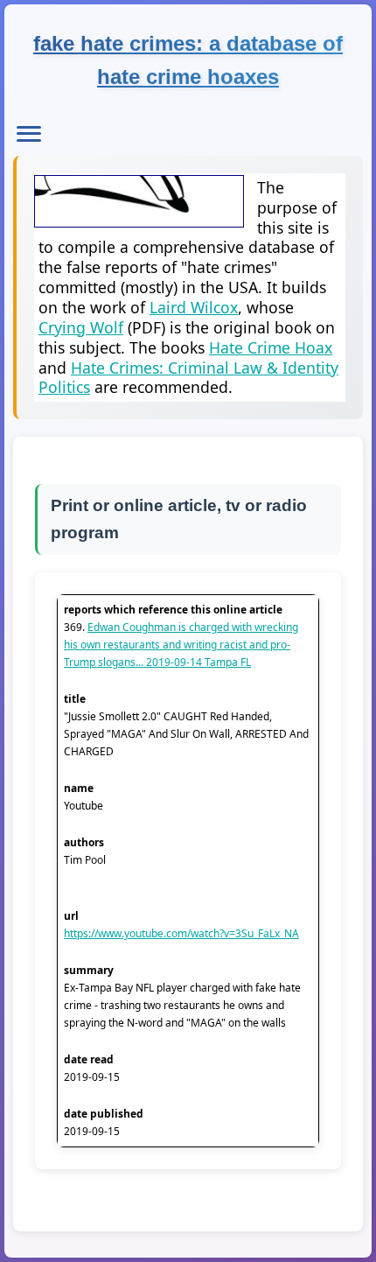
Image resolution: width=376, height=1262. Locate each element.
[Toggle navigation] (29, 134)
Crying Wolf (80, 327)
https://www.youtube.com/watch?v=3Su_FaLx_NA (181, 933)
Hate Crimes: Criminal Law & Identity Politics (188, 377)
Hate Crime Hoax (270, 347)
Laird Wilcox (194, 307)
